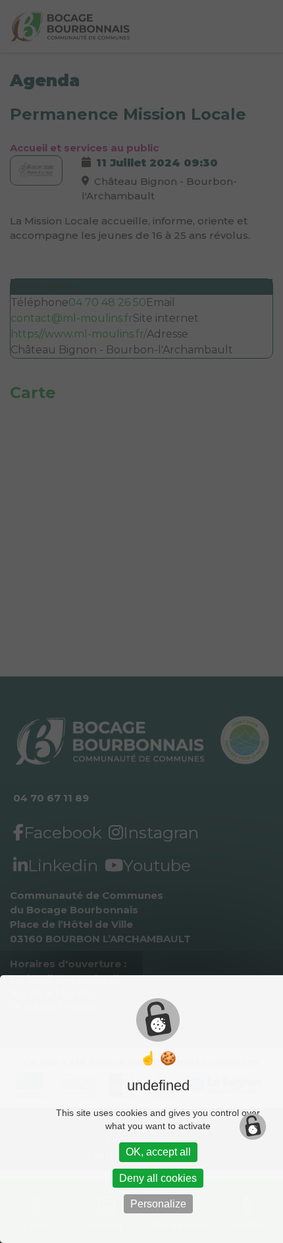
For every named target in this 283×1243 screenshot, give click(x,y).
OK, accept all (158, 1151)
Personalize (158, 1203)
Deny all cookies (158, 1178)
